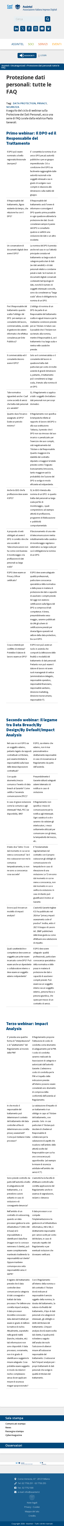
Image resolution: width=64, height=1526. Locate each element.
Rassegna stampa (14, 1431)
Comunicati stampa (15, 1423)
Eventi (57, 44)
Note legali (32, 1502)
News (8, 1427)
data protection (24, 103)
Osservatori (13, 1445)
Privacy (28, 1506)
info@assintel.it (32, 1491)
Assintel (17, 44)
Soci (31, 44)
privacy (42, 103)
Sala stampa (14, 1418)
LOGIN (43, 55)
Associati (29, 55)
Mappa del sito (32, 1511)
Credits (32, 1515)
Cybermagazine (13, 1435)
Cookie (36, 1506)
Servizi (43, 44)
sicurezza (12, 107)
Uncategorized (18, 65)
